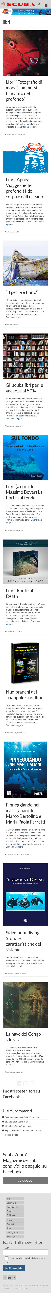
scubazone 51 (18, 631)
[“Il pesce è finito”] (25, 263)
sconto (11, 426)
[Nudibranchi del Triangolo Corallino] (25, 662)
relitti (10, 530)
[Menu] (46, 5)
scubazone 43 (18, 1072)
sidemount (23, 974)
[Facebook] (5, 1277)
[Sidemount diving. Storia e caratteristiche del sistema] (25, 894)
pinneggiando (14, 854)
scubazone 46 (24, 854)
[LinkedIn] (10, 1277)
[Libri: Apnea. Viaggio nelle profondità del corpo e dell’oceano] (25, 158)
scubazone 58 (14, 232)
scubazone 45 (14, 974)
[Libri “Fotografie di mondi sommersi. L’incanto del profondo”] (25, 53)
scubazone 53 (18, 530)
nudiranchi (12, 733)
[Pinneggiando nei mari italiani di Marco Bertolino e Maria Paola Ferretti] (25, 770)
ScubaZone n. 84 (31, 1117)
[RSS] (14, 1277)
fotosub (9, 134)
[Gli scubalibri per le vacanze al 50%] (25, 356)
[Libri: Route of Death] (25, 561)
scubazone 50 (21, 733)
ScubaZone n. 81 (20, 1121)
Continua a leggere (28, 126)
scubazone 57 (14, 325)
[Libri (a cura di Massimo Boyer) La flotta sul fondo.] (25, 457)
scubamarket (19, 426)
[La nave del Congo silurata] (25, 1005)
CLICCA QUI (25, 1180)
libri (13, 134)
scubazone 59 (20, 134)
